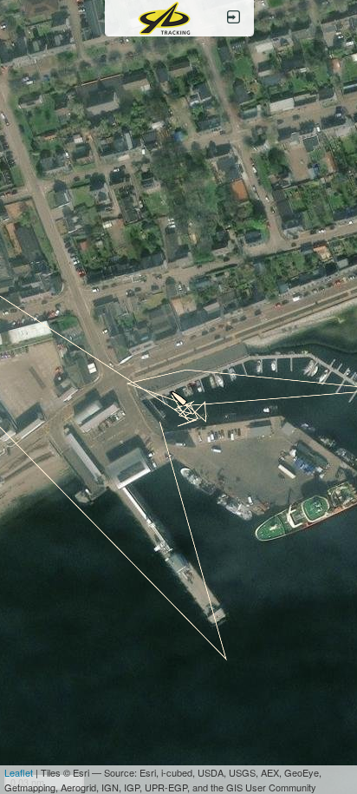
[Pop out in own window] (233, 18)
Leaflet (18, 772)
